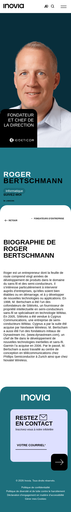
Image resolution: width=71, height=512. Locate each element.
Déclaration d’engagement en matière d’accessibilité (35, 495)
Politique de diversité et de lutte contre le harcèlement (35, 491)
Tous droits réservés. (43, 480)
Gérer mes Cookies (35, 498)
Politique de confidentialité (35, 487)
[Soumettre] (59, 462)
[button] (64, 6)
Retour (13, 220)
